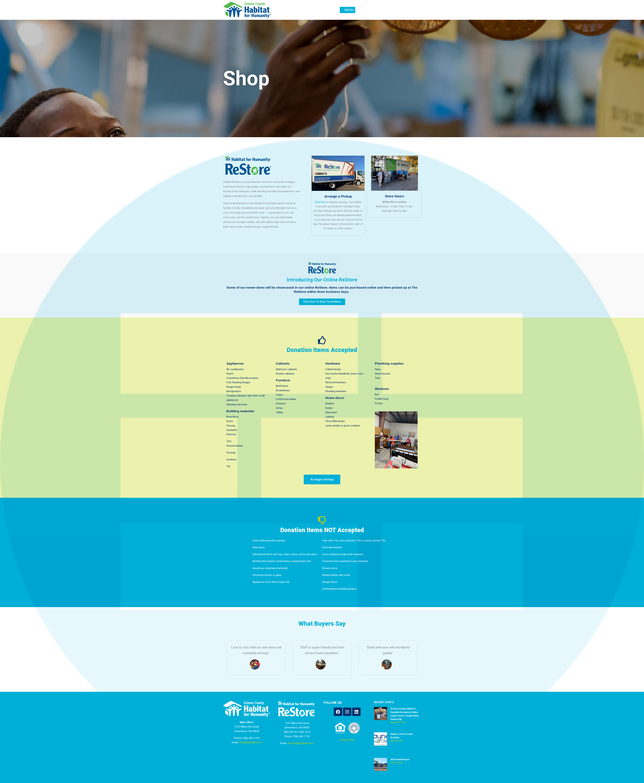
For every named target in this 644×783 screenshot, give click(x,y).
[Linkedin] (356, 712)
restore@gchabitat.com (300, 743)
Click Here (320, 202)
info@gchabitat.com (250, 742)
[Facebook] (338, 712)
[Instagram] (347, 712)
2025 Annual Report (399, 759)
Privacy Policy (347, 739)
